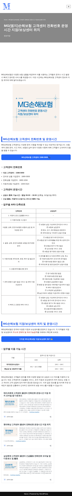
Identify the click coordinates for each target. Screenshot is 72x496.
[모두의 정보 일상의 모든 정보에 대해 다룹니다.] (6, 6)
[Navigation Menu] (69, 6)
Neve (26, 494)
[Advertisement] (36, 60)
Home (5, 19)
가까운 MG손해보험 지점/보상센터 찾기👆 (36, 339)
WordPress (43, 494)
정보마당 (7, 36)
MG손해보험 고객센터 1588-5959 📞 (36, 157)
